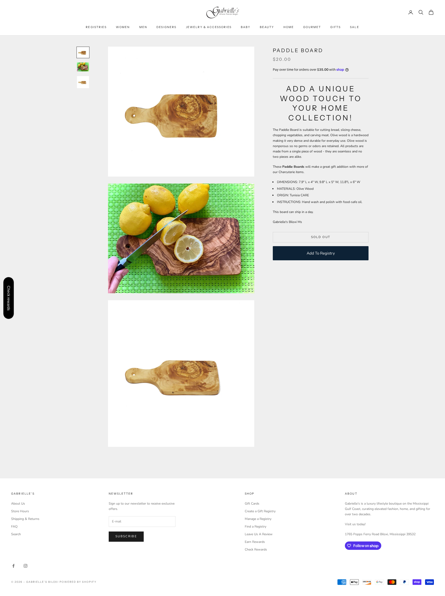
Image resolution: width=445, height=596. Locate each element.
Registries (96, 27)
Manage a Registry (258, 519)
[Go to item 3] (82, 82)
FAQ (14, 526)
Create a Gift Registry (260, 511)
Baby (246, 27)
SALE (354, 27)
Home (288, 27)
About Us (18, 503)
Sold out (321, 237)
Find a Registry (255, 526)
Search (16, 534)
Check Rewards (256, 549)
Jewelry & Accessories (209, 27)
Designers (166, 27)
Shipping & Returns (25, 519)
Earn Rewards (255, 542)
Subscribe (126, 536)
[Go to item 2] (82, 67)
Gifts (335, 27)
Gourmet (312, 27)
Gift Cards (252, 503)
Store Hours (20, 511)
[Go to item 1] (82, 52)
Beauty (267, 27)
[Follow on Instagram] (25, 566)
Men (143, 27)
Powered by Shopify (78, 581)
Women (123, 27)
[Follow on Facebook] (13, 566)
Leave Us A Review (259, 534)
